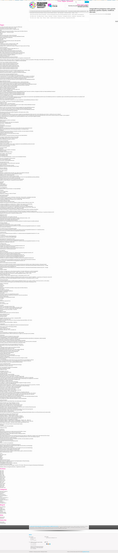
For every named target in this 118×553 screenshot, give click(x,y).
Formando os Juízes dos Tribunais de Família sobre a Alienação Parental (12, 342)
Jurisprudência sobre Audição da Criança (7, 348)
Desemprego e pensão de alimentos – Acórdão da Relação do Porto (12, 71)
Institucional (2, 285)
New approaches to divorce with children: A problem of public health (12, 376)
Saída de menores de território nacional (7, 165)
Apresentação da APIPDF (4, 195)
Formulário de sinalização (4, 289)
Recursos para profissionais (5, 434)
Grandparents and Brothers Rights (6, 464)
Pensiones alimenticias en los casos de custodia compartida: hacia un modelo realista (15, 70)
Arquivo (1, 299)
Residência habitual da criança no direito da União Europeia (10, 432)
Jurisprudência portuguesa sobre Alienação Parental (9, 413)
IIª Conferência (2, 250)
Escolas (46, 16)
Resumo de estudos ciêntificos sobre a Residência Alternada (10, 390)
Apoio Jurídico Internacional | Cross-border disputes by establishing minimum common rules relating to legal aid (19, 436)
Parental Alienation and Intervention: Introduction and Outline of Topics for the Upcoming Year (16, 409)
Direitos (1, 493)
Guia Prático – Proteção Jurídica (5, 123)
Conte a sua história (3, 164)
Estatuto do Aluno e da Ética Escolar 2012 (7, 174)
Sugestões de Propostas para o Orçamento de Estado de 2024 (11, 213)
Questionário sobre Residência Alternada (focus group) (9, 219)
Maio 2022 (2, 482)
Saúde (1, 500)
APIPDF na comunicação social (5, 319)
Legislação (2, 130)
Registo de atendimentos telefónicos (6, 290)
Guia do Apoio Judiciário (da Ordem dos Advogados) (9, 122)
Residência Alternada (3, 499)
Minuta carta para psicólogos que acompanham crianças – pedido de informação (14, 82)
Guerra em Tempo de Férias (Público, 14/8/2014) (8, 322)
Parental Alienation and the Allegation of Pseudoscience (9, 449)
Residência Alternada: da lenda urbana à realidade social (10, 379)
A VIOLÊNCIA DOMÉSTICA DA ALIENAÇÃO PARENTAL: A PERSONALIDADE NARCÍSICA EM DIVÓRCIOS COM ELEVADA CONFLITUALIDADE (23, 338)
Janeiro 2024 (2, 479)
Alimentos (2, 127)
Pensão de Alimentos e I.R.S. (5, 55)
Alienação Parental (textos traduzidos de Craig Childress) (10, 339)
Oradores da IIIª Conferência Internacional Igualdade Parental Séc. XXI (12, 247)
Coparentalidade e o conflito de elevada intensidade (9, 337)
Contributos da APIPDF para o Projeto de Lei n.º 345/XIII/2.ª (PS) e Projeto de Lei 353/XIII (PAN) (16, 204)
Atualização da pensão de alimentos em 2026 (59, 11)
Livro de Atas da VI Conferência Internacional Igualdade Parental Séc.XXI (12, 230)
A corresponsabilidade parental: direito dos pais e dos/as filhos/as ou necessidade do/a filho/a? (17, 359)
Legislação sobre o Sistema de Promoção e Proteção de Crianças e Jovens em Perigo (15, 45)
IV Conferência (2, 235)
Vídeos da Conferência (4, 251)
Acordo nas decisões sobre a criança (6, 95)
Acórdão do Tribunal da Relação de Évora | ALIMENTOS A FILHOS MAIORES (13, 60)
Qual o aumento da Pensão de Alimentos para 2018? (9, 63)
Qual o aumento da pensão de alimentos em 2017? (9, 64)
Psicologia (2, 424)
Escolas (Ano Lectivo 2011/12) (5, 300)
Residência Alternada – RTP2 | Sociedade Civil (8, 329)
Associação (50, 16)
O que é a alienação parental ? (5, 363)
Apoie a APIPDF (2, 192)
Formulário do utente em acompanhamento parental (9, 294)
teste (87, 11)
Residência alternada (3, 118)
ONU (1, 496)
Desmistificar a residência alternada (6, 380)
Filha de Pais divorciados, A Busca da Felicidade (38, 14)
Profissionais (60, 16)
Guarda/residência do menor (5, 113)
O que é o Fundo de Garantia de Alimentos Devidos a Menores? (11, 53)
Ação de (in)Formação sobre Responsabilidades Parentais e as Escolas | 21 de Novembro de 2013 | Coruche (19, 278)
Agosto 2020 (2, 485)
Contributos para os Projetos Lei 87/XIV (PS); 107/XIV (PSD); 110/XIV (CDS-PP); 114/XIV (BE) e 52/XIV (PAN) (18, 197)
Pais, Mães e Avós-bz (40, 16)
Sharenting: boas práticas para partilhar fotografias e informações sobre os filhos (78, 6)
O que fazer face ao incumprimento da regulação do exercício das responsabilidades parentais (16, 77)
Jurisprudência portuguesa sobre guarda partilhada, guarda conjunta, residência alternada (102, 10)
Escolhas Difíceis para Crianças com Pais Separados (9, 351)
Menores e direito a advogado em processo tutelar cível (10, 89)
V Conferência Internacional (5, 223)
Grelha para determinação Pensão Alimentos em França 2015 (10, 50)
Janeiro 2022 (2, 484)
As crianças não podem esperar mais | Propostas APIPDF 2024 (40, 11)
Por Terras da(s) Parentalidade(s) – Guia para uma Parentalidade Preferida (13, 156)
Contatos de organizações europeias (6, 132)
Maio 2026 (2, 471)
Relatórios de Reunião (4, 291)
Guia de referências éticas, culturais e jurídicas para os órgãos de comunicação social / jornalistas (17, 333)
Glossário (1, 39)
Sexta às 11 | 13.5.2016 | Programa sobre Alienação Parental (10, 308)
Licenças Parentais (3, 495)
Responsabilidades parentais (5, 368)
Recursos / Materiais (3, 167)
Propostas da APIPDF (3, 196)
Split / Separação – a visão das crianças (64, 12)
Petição (73, 12)
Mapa (41, 17)
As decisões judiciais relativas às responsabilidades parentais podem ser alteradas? (14, 85)
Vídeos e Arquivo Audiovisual (5, 328)
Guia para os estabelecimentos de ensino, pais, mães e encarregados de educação (14, 172)
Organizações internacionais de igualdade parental (9, 440)
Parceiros (1, 284)
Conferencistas (2, 261)
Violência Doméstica (3, 400)
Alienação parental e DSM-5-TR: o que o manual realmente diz (11, 405)
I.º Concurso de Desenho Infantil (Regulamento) (8, 236)
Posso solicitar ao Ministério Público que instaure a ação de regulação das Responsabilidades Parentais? (18, 84)
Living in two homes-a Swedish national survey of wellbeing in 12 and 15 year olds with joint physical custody (19, 396)
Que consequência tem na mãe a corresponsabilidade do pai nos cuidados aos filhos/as (15, 360)
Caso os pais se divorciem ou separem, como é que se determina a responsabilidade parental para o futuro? (19, 99)
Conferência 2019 (3, 232)
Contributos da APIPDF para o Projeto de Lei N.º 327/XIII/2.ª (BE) (11, 199)
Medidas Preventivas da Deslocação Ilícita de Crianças (9, 133)
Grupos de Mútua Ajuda (4, 296)
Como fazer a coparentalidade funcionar (7, 160)
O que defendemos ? (3, 327)
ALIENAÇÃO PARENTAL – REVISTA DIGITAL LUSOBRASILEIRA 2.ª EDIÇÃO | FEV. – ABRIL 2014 (15, 420)
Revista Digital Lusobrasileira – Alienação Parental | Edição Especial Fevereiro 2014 (14, 422)
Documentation (2, 506)
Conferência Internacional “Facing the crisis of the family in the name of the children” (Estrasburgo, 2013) (18, 281)
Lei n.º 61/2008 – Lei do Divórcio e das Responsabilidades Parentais (11, 101)
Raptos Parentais (3, 311)
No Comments (108, 14)
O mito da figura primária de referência (7, 352)
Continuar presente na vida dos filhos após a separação (10, 163)
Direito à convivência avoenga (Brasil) (6, 442)
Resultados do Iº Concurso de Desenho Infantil (8, 237)
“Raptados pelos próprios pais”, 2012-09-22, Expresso (9, 312)
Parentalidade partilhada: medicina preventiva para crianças (10, 397)
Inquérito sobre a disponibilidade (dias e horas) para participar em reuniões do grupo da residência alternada (19, 221)
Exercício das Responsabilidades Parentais (7, 88)
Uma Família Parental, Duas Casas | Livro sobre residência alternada (12, 349)
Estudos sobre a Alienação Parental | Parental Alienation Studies (11, 404)
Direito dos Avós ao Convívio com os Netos (7, 145)
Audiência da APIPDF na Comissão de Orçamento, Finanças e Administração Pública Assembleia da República (19, 209)
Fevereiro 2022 (2, 483)
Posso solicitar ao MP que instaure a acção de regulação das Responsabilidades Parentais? (16, 108)
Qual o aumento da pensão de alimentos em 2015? (9, 68)
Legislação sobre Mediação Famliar (6, 151)
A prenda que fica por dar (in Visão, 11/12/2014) (8, 309)
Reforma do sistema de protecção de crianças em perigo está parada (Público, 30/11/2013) (16, 320)
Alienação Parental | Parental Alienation (7, 411)
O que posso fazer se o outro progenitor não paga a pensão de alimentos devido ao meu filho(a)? (17, 76)
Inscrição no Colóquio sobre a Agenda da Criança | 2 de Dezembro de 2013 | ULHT (14, 275)
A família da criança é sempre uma (6, 141)
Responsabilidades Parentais (5, 81)
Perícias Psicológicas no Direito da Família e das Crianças (10, 355)
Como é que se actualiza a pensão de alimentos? (8, 62)
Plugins (1, 507)
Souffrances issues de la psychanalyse (6, 426)
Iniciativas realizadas (3, 222)
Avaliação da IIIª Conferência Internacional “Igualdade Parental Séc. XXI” (12, 245)
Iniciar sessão (2, 517)
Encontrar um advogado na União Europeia (7, 158)
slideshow (2, 501)
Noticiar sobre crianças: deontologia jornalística (8, 326)
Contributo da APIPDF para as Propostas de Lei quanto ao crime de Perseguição (14, 205)
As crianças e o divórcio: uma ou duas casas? (8, 388)
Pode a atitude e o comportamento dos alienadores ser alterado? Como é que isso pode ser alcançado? (18, 341)
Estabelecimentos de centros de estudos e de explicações (10, 178)
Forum (76, 12)
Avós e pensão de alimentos (5, 146)
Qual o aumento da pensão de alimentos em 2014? (9, 67)
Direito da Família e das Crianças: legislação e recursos (9, 402)
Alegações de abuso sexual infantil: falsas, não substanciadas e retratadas (13, 401)
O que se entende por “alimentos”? (6, 49)
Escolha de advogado (4, 169)
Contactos (2, 190)
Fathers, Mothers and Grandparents (78, 14)
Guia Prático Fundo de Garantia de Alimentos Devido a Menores (11, 51)
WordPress (2, 518)
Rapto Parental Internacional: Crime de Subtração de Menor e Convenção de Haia (14, 129)
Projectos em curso (3, 215)
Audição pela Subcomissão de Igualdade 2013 (8, 266)
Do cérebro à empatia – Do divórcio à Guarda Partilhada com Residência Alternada (14, 392)
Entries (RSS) (2, 522)
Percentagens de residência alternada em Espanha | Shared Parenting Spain (13, 398)
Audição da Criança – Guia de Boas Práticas (7, 103)
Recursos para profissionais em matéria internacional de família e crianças (13, 431)
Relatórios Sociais (3, 117)
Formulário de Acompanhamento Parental (7, 297)
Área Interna (2, 288)
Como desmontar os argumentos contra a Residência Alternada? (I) (11, 395)
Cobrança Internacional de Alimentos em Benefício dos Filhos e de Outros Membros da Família (16, 131)
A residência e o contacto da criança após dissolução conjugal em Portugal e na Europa (15, 382)
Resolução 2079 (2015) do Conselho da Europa (8, 437)
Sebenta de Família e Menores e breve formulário (8, 87)
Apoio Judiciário (3, 121)
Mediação (1, 42)
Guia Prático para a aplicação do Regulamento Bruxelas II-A (10, 444)
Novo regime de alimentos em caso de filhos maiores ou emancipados (12, 52)
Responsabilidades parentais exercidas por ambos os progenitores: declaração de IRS (15, 58)
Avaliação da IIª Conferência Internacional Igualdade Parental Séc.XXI (12, 256)
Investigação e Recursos (67, 16)
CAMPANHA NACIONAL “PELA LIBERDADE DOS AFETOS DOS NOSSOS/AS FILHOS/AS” (14, 324)
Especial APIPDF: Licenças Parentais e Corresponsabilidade (10, 188)
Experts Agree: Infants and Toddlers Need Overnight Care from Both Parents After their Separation (17, 394)
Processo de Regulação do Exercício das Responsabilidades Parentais (59, 14)
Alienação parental (3, 185)
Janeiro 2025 (2, 475)
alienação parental (3, 491)
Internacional (79, 16)
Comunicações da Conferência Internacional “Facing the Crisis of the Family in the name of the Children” (18, 393)
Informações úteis (3, 41)
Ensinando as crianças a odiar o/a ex (6, 365)
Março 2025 (2, 474)
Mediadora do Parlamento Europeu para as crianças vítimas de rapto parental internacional (16, 128)
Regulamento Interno (3, 214)
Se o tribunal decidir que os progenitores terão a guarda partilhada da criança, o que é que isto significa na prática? (20, 116)
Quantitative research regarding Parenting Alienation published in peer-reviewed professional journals (18, 406)
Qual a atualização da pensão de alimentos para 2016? (9, 66)
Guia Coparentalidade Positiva (5, 159)
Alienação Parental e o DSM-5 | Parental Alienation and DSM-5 (11, 418)
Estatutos (1, 182)
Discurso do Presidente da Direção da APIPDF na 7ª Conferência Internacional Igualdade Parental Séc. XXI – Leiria (19, 233)
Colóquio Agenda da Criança (5, 274)
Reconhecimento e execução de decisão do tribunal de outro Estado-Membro (13, 135)
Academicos (74, 16)
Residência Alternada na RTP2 (5, 353)
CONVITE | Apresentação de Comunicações (7, 246)
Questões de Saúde (3, 147)
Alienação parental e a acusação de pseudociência (9, 408)
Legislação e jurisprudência (5, 356)
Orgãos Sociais (2, 183)
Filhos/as (44, 17)
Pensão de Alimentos (3, 47)
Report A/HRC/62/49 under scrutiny (6, 451)
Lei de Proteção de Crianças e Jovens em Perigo (8, 44)
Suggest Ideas (2, 509)
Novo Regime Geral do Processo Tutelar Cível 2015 (9, 138)
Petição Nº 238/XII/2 (3, 269)
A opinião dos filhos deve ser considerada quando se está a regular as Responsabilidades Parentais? (17, 104)
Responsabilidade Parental (4, 314)
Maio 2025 (2, 473)
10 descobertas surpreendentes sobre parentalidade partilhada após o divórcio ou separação (16, 377)
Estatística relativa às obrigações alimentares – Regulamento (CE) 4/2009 (62, 17)
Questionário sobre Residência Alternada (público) (9, 220)
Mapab (38, 17)
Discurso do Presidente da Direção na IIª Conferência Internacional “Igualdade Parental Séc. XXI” (16, 252)
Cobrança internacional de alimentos (6, 439)
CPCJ (1, 346)
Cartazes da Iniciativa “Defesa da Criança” (7, 201)
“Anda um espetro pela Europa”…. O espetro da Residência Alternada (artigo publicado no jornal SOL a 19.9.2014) (20, 384)
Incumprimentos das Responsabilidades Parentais (9, 74)
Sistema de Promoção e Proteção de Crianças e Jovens (9, 336)
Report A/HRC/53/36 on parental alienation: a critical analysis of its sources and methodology (16, 447)
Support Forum (2, 510)
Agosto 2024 (2, 478)
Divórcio (1, 310)
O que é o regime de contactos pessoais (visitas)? (8, 86)
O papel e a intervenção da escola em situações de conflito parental (12, 179)
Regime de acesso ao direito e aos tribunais (7, 120)
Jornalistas (55, 16)
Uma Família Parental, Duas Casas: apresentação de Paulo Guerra (11, 344)
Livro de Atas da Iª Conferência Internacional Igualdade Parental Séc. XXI (12, 260)
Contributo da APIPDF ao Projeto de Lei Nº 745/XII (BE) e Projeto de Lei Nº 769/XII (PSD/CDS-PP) (16, 206)
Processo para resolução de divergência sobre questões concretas (11, 75)
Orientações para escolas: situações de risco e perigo (9, 175)
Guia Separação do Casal (4, 162)
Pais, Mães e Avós (33, 16)
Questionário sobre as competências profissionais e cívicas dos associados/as (14, 295)
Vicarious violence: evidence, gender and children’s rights (10, 448)
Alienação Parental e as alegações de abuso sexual (9, 414)
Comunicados (2, 323)
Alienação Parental (3, 316)
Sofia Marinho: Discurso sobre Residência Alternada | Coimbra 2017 (12, 345)
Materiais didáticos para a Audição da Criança (8, 105)
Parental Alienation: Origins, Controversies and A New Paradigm (11, 410)
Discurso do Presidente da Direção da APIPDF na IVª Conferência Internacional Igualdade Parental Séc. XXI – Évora (19, 240)
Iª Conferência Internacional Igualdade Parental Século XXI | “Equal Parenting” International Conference (18, 259)
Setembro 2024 (2, 477)
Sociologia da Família (3, 373)
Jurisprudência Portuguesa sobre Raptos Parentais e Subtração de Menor (13, 433)
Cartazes (1, 286)
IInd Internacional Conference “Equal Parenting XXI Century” (10, 253)
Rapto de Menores (3, 134)
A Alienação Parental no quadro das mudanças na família (10, 347)
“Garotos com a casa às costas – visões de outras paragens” (10, 386)
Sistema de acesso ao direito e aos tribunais (7, 149)
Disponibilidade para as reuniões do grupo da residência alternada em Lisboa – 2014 (15, 217)
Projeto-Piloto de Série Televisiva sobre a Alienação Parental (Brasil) (12, 417)
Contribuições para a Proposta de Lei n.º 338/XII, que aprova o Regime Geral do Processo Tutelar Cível (18, 207)
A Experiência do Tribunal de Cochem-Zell (7, 354)
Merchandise (2, 302)
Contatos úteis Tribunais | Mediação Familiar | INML (9, 43)
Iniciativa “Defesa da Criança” (5, 200)
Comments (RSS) (3, 523)
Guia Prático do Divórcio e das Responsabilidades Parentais (10, 97)
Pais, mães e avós (33, 17)
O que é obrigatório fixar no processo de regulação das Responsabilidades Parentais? (15, 83)
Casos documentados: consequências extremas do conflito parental (12, 332)
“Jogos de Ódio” (3, 321)
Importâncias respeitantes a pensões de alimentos (9, 56)
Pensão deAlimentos (3, 497)
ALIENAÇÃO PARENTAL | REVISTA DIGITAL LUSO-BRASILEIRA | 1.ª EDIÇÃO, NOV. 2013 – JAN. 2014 (16, 421)
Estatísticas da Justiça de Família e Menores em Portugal (9, 350)
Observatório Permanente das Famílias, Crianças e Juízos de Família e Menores (43, 12)
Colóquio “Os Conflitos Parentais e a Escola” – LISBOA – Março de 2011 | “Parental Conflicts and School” (18, 272)
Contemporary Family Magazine (5, 125)
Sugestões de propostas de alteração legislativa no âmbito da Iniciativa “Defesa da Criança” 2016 (17, 202)
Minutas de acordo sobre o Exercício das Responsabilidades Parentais (12, 93)
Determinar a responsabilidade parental (7, 98)
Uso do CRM (2, 293)
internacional (2, 494)
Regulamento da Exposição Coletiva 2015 (7, 241)
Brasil (1, 441)
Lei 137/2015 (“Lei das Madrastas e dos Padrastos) (9, 110)
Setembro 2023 (2, 480)
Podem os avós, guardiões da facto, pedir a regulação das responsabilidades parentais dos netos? (17, 143)
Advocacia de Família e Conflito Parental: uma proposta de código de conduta (13, 357)
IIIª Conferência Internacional (5, 244)
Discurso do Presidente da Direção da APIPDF (8, 262)
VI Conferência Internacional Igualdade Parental (8, 228)
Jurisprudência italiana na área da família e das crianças (9, 375)
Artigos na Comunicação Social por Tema (7, 306)
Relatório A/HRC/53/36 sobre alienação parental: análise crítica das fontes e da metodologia (16, 445)
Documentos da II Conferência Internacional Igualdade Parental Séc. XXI (12, 255)
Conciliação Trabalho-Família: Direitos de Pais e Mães (9, 137)
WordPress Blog (3, 512)
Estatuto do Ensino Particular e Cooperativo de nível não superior (11, 180)
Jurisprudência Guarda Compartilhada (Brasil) (8, 383)
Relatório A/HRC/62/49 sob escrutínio (6, 446)
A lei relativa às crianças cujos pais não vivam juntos (9, 381)
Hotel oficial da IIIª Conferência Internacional (7, 248)
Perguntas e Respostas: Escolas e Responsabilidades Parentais (11, 173)
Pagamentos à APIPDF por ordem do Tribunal (8, 193)
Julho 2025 (2, 472)
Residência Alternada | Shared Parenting (7, 374)
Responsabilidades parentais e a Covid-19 (7, 139)
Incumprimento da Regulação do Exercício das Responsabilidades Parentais (13, 78)
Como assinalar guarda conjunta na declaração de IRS (9, 65)
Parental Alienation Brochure (5, 459)
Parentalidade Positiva (4, 154)
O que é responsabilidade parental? (6, 90)
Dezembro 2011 (3, 487)
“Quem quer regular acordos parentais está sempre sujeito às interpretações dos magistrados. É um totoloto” (19, 378)
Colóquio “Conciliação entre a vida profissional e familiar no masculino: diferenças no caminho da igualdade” (19, 271)
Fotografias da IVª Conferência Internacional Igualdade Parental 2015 (12, 239)
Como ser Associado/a (4, 191)
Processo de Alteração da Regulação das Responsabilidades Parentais (12, 92)
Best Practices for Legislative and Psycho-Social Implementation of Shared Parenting (14, 385)
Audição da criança (3, 102)
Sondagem (2, 298)
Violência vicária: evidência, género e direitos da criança (9, 403)
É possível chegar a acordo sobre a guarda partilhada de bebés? (11, 362)
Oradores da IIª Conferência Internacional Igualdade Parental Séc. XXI (12, 254)
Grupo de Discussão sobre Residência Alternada (8, 216)
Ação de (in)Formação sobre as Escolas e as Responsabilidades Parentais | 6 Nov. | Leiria (15, 273)
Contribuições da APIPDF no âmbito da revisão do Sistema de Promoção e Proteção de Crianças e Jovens (18, 211)
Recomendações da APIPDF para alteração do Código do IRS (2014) (12, 208)
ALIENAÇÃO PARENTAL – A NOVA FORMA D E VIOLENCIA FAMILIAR (11, 415)
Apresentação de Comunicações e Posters (7, 238)
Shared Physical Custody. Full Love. (6, 461)
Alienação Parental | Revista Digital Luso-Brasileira (9, 419)
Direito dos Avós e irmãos (4, 142)
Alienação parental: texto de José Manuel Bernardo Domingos (11, 364)
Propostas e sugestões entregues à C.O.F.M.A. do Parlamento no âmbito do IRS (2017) (15, 198)
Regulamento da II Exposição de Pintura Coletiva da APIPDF (10, 224)
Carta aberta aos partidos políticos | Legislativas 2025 (77, 11)
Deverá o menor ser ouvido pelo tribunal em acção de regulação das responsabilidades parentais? (17, 79)
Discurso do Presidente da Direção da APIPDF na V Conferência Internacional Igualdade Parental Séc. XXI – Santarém (20, 225)
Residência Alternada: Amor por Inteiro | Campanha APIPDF (10, 318)
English (48, 17)
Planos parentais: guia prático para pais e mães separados (10, 40)
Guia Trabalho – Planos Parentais (5, 153)
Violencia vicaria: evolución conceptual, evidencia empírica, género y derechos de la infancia (16, 450)
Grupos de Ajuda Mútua (4, 140)
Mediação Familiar (3, 150)
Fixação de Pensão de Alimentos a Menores (7, 54)
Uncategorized (2, 502)
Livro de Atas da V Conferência (5, 226)
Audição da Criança (3, 369)
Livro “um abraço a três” (4, 303)
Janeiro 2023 (2, 481)
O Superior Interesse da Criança (5, 372)
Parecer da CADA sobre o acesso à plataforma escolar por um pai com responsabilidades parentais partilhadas (19, 176)
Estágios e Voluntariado (4, 283)
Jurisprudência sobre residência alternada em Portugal (9, 387)
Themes (1, 511)
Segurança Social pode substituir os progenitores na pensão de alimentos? (13, 72)
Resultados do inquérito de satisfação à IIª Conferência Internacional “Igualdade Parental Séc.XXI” (17, 257)
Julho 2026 (2, 470)
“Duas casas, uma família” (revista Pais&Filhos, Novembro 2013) (11, 307)
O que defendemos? (3, 184)
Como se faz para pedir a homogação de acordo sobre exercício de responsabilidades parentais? (17, 109)
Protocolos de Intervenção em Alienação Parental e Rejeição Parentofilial (12, 340)
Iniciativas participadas (4, 279)
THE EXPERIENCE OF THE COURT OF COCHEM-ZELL (8, 463)
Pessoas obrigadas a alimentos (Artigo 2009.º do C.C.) (9, 48)
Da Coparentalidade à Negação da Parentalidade (8, 367)
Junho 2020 (2, 486)
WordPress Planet (3, 513)
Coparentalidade (3, 358)
